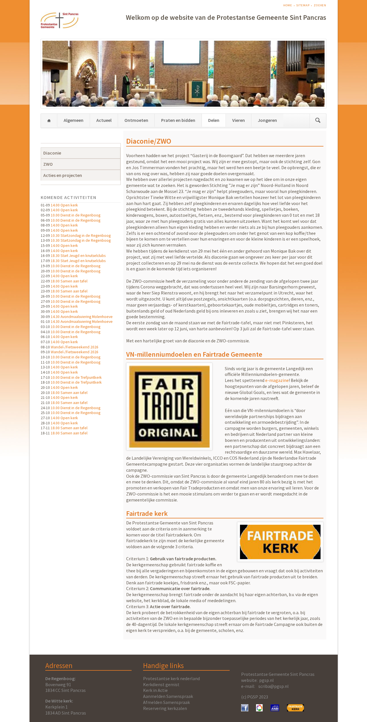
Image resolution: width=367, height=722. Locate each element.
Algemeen (73, 120)
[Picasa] (259, 710)
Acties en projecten (62, 175)
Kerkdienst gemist (161, 684)
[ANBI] (275, 710)
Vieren (238, 120)
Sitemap (302, 5)
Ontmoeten (136, 120)
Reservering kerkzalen (165, 708)
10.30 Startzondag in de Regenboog (81, 235)
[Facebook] (244, 710)
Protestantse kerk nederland (171, 678)
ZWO (48, 164)
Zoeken (320, 5)
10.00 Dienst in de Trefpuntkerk (76, 377)
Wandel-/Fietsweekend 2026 (74, 347)
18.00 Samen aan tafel (69, 281)
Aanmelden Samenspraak (168, 696)
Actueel (104, 120)
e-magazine (277, 380)
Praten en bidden (178, 120)
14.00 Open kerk (64, 205)
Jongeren (267, 120)
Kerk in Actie (155, 690)
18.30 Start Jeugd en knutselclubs (78, 255)
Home (287, 5)
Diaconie (52, 153)
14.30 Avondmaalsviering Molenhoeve (82, 316)
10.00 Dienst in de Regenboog (75, 215)
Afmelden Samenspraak (166, 702)
